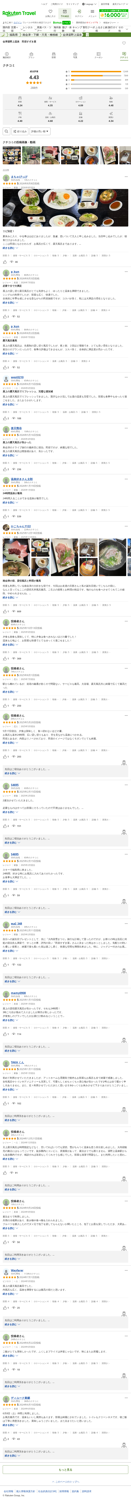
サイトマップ (72, 4)
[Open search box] (6, 131)
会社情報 (8, 1491)
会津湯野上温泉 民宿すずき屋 (19, 41)
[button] (12, 155)
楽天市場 (105, 4)
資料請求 (86, 1491)
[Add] (124, 43)
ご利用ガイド (57, 4)
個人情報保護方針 (25, 1491)
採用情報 (64, 1491)
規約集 (75, 1491)
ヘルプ (44, 4)
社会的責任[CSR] (47, 1491)
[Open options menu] (126, 177)
